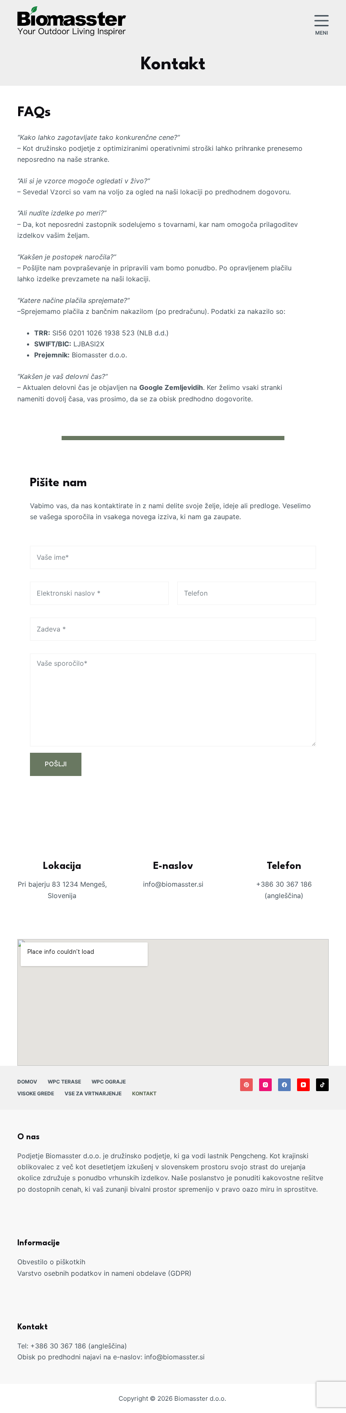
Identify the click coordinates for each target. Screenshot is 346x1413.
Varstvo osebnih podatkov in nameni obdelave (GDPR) (104, 1273)
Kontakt (144, 1093)
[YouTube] (303, 1084)
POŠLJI (56, 764)
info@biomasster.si (174, 1357)
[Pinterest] (246, 1084)
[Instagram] (265, 1084)
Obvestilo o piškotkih (51, 1262)
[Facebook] (284, 1084)
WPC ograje (109, 1081)
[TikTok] (322, 1084)
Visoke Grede (35, 1093)
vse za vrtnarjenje (93, 1093)
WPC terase (64, 1081)
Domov (27, 1081)
